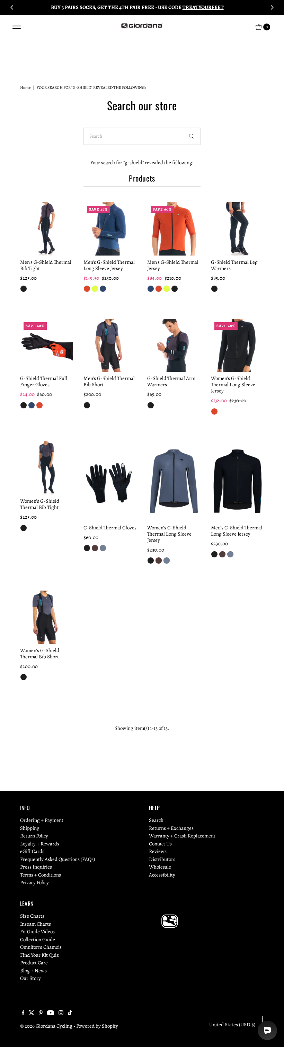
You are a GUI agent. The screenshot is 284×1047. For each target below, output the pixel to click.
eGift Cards (32, 851)
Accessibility (162, 874)
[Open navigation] (16, 27)
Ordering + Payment (41, 820)
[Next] (272, 7)
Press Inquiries (36, 866)
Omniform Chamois (41, 947)
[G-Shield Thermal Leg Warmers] (237, 229)
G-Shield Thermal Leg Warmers (234, 265)
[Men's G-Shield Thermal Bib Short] (110, 345)
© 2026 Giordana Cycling (46, 1025)
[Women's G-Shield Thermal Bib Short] (46, 617)
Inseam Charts (35, 923)
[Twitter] (31, 1013)
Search (156, 820)
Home (25, 87)
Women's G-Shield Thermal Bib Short (39, 653)
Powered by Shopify (97, 1025)
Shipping (29, 828)
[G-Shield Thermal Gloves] (110, 481)
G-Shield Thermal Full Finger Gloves (43, 381)
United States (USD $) (232, 1024)
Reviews (158, 851)
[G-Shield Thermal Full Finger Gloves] (46, 345)
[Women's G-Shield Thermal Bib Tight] (46, 467)
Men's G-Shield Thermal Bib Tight (45, 265)
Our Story (30, 978)
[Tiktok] (70, 1013)
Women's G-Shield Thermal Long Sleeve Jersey (233, 384)
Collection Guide (37, 939)
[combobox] (142, 136)
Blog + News (33, 970)
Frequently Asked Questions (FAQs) (57, 859)
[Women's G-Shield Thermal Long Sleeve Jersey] (237, 345)
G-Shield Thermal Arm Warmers (171, 381)
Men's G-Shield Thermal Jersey (172, 265)
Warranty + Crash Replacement (182, 835)
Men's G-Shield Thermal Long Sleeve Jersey (109, 265)
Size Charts (32, 915)
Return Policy (34, 835)
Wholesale (160, 866)
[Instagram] (61, 1013)
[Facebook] (23, 1013)
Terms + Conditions (40, 874)
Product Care (34, 962)
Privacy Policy (34, 882)
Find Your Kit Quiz (39, 955)
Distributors (162, 859)
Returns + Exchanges (171, 828)
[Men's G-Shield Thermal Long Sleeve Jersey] (110, 229)
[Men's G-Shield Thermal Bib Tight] (46, 229)
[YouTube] (50, 1013)
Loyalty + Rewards (39, 843)
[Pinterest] (41, 1013)
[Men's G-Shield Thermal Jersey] (174, 229)
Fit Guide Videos (37, 931)
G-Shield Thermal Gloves (109, 527)
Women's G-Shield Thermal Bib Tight (39, 504)
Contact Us (160, 843)
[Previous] (12, 7)
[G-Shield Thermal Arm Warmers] (174, 345)
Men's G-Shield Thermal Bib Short (109, 381)
